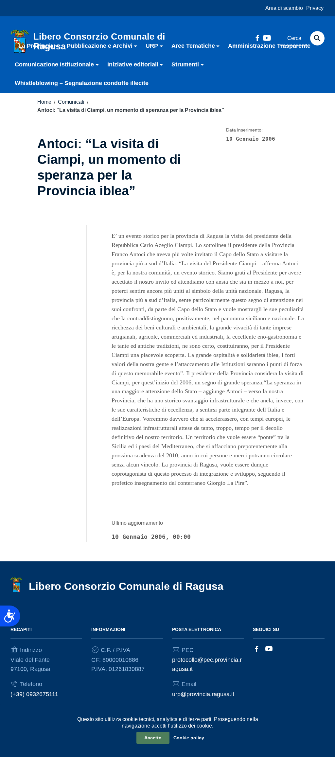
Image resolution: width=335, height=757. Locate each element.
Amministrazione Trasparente (269, 46)
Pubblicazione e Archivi (99, 46)
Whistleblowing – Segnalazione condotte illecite (82, 83)
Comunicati (71, 102)
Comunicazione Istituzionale (54, 64)
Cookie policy (188, 737)
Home (44, 102)
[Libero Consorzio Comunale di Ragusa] (16, 584)
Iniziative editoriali (132, 64)
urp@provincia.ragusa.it (203, 694)
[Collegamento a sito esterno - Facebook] (257, 648)
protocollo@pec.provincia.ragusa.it (207, 664)
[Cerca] (317, 38)
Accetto (153, 737)
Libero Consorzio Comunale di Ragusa (126, 586)
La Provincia (35, 46)
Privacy (315, 8)
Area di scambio (284, 8)
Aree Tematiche (193, 46)
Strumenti (185, 64)
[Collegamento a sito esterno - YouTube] (269, 648)
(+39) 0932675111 (34, 694)
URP (152, 46)
